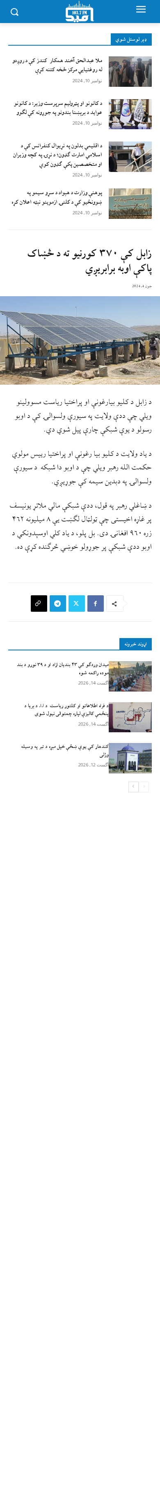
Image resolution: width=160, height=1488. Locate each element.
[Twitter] (77, 603)
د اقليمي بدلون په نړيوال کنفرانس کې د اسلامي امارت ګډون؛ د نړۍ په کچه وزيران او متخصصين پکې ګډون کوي (57, 155)
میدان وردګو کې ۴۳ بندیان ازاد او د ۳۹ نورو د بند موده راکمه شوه (63, 669)
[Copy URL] (39, 603)
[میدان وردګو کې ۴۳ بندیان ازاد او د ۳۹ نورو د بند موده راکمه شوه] (130, 676)
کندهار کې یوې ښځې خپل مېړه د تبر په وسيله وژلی (65, 751)
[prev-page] (144, 787)
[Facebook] (95, 603)
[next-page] (133, 787)
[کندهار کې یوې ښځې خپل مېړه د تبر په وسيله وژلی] (130, 758)
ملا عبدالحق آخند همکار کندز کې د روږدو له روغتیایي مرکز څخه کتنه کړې (57, 65)
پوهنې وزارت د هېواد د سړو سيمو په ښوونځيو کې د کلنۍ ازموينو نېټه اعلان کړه (56, 197)
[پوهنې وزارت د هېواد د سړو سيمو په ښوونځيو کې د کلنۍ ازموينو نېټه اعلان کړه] (130, 203)
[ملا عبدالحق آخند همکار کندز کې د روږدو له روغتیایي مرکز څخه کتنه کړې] (130, 71)
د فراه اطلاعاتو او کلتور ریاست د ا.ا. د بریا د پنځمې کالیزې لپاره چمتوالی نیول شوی (66, 710)
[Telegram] (58, 603)
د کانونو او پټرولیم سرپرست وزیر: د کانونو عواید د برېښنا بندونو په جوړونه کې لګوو (58, 108)
